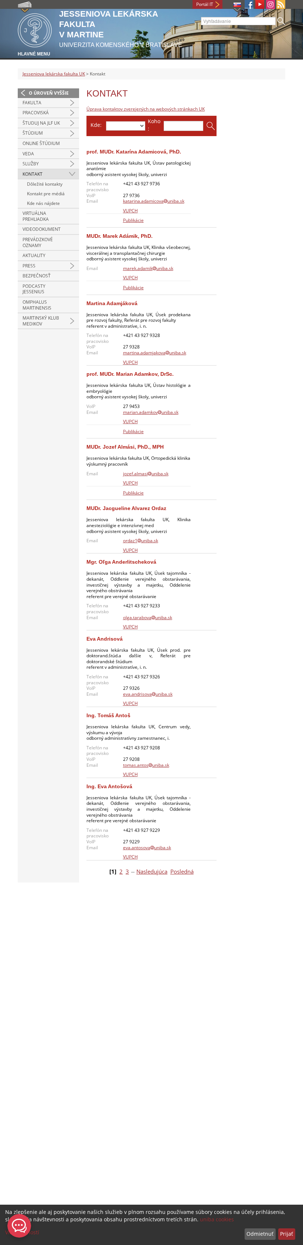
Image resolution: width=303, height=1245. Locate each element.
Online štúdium (41, 143)
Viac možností (22, 1232)
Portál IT (204, 4)
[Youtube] (259, 4)
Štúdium (33, 133)
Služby (31, 164)
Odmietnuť (259, 1233)
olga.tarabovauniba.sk (147, 617)
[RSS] (280, 4)
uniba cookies (217, 1219)
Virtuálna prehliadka (36, 216)
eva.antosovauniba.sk (147, 847)
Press (29, 266)
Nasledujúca (151, 871)
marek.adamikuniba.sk (148, 268)
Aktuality (34, 255)
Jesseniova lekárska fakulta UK (54, 74)
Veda (28, 154)
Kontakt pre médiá (46, 193)
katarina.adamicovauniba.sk (153, 201)
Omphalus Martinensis (37, 305)
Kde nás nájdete (43, 203)
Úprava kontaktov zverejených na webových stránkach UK (145, 109)
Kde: (96, 124)
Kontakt (32, 174)
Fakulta (32, 102)
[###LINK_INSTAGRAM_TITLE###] (270, 4)
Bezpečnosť (37, 276)
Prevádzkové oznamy (38, 242)
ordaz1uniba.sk (140, 540)
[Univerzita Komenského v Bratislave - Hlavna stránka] (35, 29)
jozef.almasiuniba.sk (145, 473)
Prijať (286, 1233)
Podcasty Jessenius (34, 289)
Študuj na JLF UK (41, 123)
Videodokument (42, 229)
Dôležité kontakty (44, 184)
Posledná (182, 871)
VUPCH (130, 211)
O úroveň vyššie (49, 93)
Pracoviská (36, 112)
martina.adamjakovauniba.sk (154, 353)
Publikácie (133, 220)
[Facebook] (249, 4)
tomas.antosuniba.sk (146, 765)
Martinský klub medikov (41, 321)
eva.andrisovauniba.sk (148, 694)
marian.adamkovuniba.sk (150, 412)
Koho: (154, 125)
